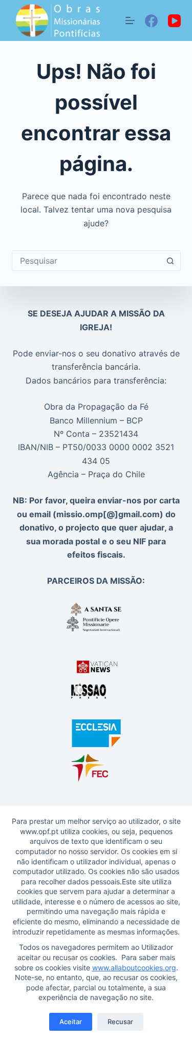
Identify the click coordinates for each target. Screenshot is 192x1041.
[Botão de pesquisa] (170, 260)
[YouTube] (174, 20)
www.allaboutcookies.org (134, 967)
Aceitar (70, 1021)
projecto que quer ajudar (115, 527)
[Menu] (130, 20)
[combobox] (86, 260)
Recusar (120, 1021)
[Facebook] (151, 20)
